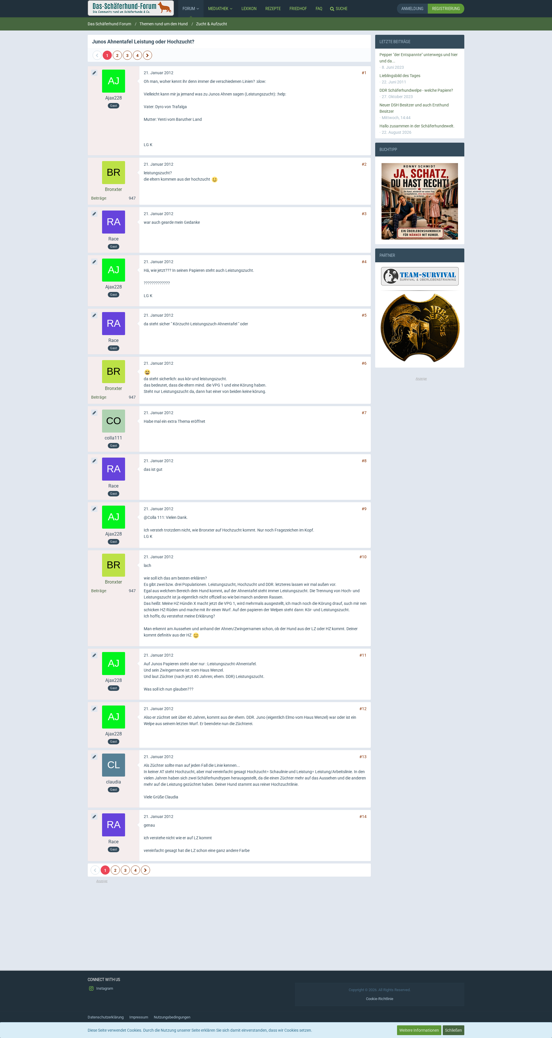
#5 (364, 315)
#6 (364, 363)
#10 (363, 557)
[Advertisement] (229, 924)
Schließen (453, 1030)
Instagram (104, 988)
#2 (364, 164)
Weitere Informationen (419, 1030)
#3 (364, 213)
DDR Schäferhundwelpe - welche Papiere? (416, 90)
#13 (363, 756)
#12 (363, 708)
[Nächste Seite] (147, 55)
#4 (364, 261)
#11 (363, 655)
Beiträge (98, 198)
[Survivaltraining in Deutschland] (419, 277)
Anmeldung (412, 8)
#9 (364, 508)
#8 (364, 460)
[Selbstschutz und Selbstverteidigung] (419, 328)
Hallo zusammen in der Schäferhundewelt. (417, 126)
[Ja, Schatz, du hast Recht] (419, 201)
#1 (364, 72)
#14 (363, 816)
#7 (364, 412)
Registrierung (446, 8)
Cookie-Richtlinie (379, 999)
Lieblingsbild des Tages (399, 75)
